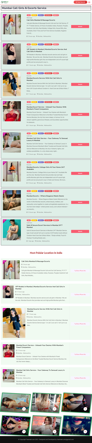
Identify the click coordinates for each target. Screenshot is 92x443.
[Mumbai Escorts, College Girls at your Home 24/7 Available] (12, 171)
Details (80, 26)
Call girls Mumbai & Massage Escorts (41, 20)
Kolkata (68, 408)
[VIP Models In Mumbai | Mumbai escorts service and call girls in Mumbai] (12, 53)
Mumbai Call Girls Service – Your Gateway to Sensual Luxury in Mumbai (47, 139)
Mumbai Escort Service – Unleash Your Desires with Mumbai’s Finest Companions (46, 108)
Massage (29, 18)
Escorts (29, 47)
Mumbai (40, 36)
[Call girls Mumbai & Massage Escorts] (12, 24)
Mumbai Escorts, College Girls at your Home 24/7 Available (46, 168)
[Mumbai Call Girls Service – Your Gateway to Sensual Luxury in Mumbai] (12, 143)
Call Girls (29, 136)
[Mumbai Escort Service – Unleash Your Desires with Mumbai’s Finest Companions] (12, 111)
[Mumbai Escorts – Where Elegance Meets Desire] (12, 200)
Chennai (68, 430)
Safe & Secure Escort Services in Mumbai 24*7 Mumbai (44, 226)
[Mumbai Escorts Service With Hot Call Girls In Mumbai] (12, 84)
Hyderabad (39, 430)
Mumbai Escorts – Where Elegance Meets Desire (45, 196)
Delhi (36, 408)
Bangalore (7, 430)
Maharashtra (47, 36)
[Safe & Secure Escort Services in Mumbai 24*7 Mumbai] (12, 229)
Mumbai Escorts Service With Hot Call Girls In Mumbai (44, 79)
